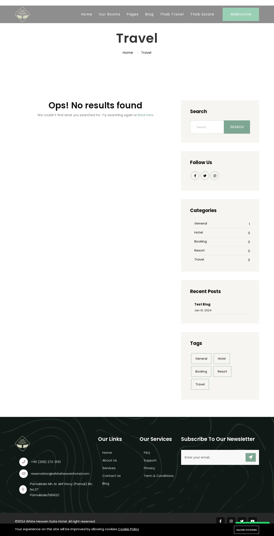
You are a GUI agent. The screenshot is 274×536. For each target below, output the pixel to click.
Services (109, 468)
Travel (199, 259)
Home (86, 14)
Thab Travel (172, 14)
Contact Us (111, 475)
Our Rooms (110, 14)
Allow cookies (246, 530)
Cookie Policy (128, 529)
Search (237, 126)
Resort (199, 250)
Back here (145, 115)
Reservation (241, 14)
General (200, 223)
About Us (109, 460)
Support (150, 460)
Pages (133, 14)
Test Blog (202, 304)
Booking (200, 241)
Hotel (198, 232)
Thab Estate (202, 14)
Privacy (149, 468)
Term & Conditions (159, 475)
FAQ (147, 452)
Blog (149, 14)
